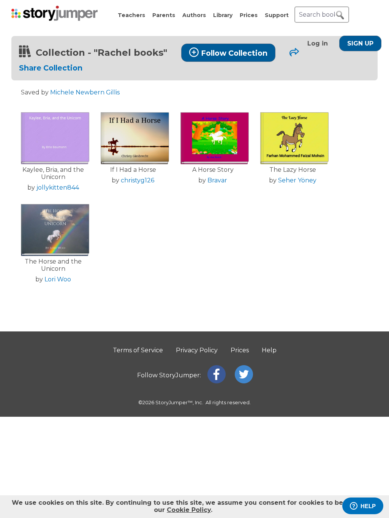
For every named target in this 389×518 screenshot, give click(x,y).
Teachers (131, 15)
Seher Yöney (297, 180)
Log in (317, 43)
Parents (163, 15)
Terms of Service (138, 350)
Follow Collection (234, 53)
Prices (249, 15)
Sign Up (360, 43)
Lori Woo (57, 279)
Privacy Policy (197, 350)
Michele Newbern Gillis (85, 92)
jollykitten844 (57, 187)
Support (277, 15)
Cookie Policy (189, 509)
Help (269, 350)
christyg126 (137, 180)
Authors (194, 15)
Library (222, 15)
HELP (368, 506)
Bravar (217, 180)
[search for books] (340, 15)
